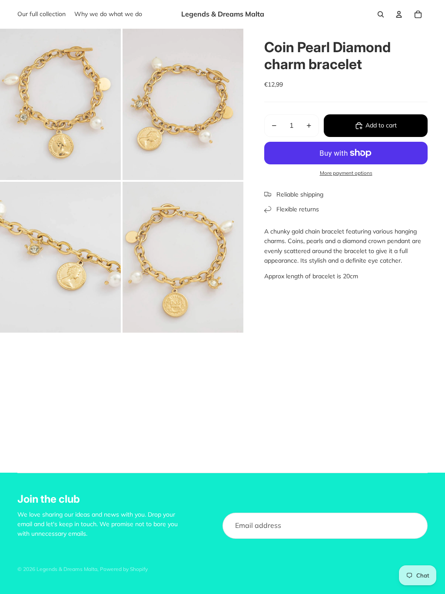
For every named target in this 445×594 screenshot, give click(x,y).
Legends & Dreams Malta (67, 569)
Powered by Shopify (124, 569)
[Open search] (380, 14)
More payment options (346, 173)
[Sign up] (414, 526)
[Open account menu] (398, 14)
